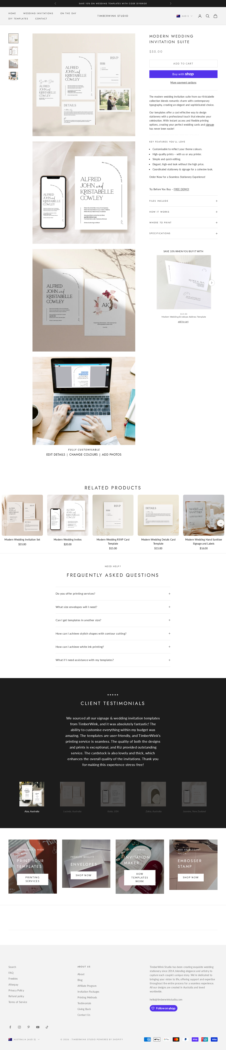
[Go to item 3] (13, 64)
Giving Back (84, 1009)
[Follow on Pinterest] (28, 1027)
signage (210, 124)
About (81, 974)
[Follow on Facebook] (10, 1027)
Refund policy (16, 996)
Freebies (13, 978)
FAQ (10, 972)
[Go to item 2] (13, 51)
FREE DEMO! (181, 189)
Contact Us (84, 1014)
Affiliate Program (87, 985)
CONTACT (41, 18)
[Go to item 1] (13, 38)
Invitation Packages (88, 991)
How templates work (139, 877)
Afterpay (13, 984)
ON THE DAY (68, 13)
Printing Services (32, 879)
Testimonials (84, 1003)
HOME (12, 13)
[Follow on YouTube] (38, 1027)
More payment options (183, 82)
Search (12, 966)
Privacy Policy (16, 990)
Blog (80, 979)
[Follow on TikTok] (47, 1027)
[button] (220, 523)
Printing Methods (87, 997)
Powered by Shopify (110, 1039)
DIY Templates (18, 18)
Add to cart (183, 63)
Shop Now (84, 875)
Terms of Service (17, 1002)
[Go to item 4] (13, 76)
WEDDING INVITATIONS (38, 13)
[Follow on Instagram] (19, 1027)
